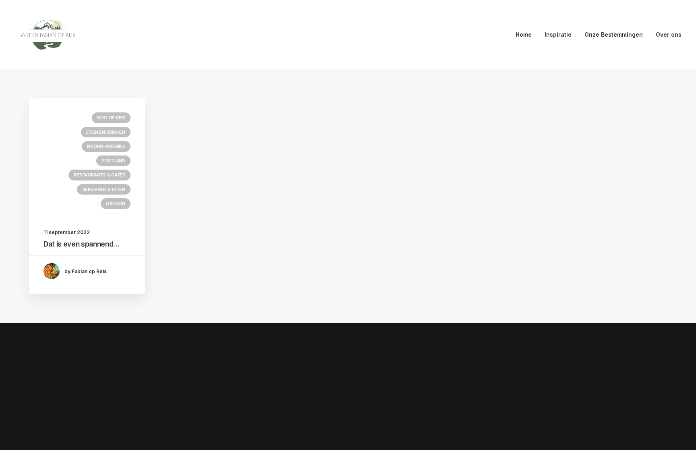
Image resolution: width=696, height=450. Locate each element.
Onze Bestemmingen (613, 34)
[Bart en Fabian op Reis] (47, 35)
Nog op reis (111, 117)
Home (524, 34)
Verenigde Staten (103, 189)
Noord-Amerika (106, 146)
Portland (113, 161)
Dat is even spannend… (82, 244)
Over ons (669, 34)
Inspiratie (558, 34)
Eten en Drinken (105, 132)
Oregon (115, 203)
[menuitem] (526, 34)
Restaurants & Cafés (99, 175)
